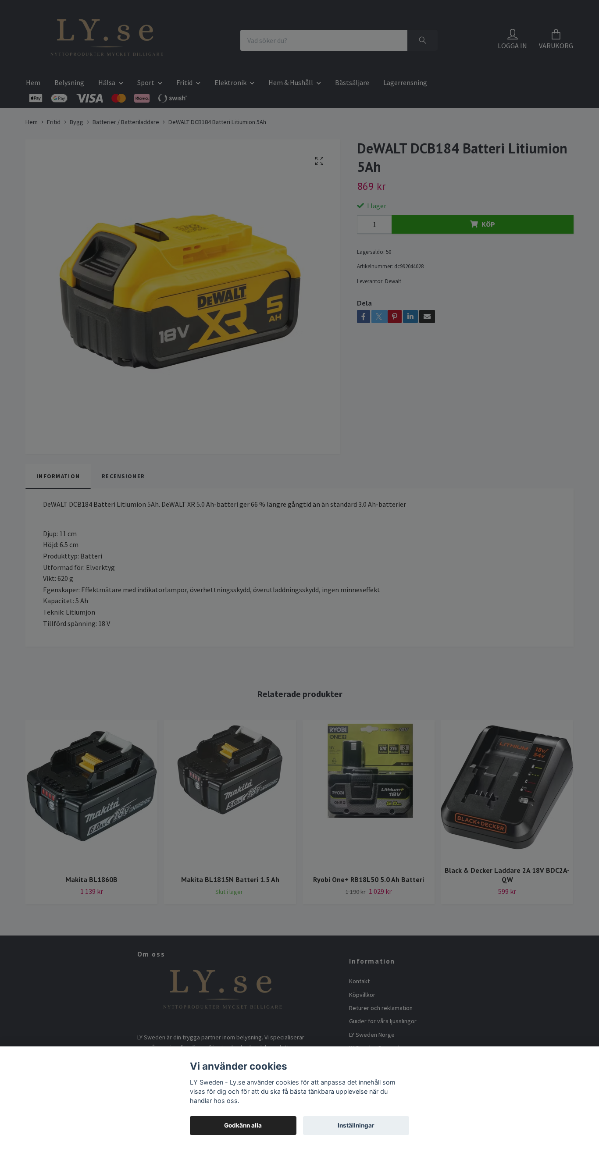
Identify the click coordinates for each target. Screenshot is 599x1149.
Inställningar (356, 1125)
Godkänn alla (243, 1125)
